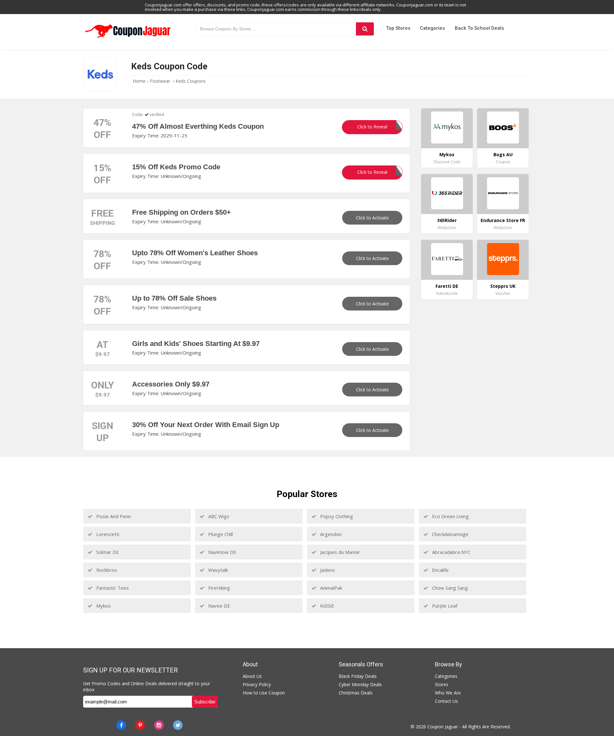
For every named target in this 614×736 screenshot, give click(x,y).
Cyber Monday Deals (360, 684)
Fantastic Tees (112, 588)
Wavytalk (217, 570)
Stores (441, 684)
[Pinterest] (140, 725)
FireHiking (218, 588)
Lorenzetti (107, 534)
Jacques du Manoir (339, 552)
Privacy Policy (257, 684)
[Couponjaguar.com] (128, 38)
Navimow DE (221, 552)
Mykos (103, 605)
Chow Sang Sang (449, 588)
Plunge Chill (220, 534)
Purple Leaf (444, 605)
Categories (432, 28)
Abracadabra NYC (450, 552)
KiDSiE (326, 605)
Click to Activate (372, 218)
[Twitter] (178, 725)
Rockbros (106, 570)
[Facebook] (121, 725)
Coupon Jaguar (442, 727)
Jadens (327, 570)
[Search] (365, 28)
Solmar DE (107, 552)
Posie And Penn (113, 516)
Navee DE (218, 605)
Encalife (440, 570)
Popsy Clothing (336, 516)
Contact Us (446, 701)
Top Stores (398, 28)
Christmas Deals (356, 693)
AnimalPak (330, 588)
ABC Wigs (218, 516)
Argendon (330, 534)
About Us (252, 676)
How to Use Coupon (264, 693)
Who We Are (448, 693)
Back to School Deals (479, 28)
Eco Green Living (450, 516)
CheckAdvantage (449, 534)
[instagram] (159, 725)
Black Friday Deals (358, 676)
